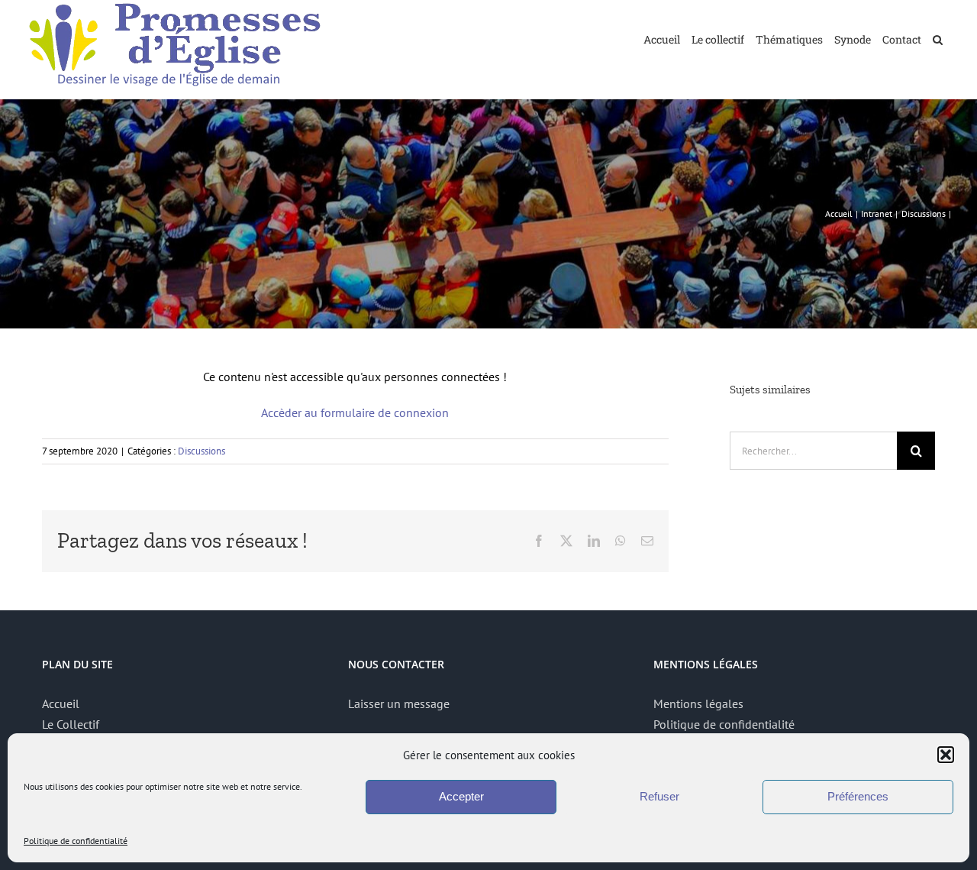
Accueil (60, 703)
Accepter (461, 796)
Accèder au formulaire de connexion (355, 412)
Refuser (659, 796)
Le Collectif (70, 724)
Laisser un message (399, 703)
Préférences (857, 796)
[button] (945, 754)
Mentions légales (698, 703)
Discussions (201, 451)
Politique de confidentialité (75, 840)
